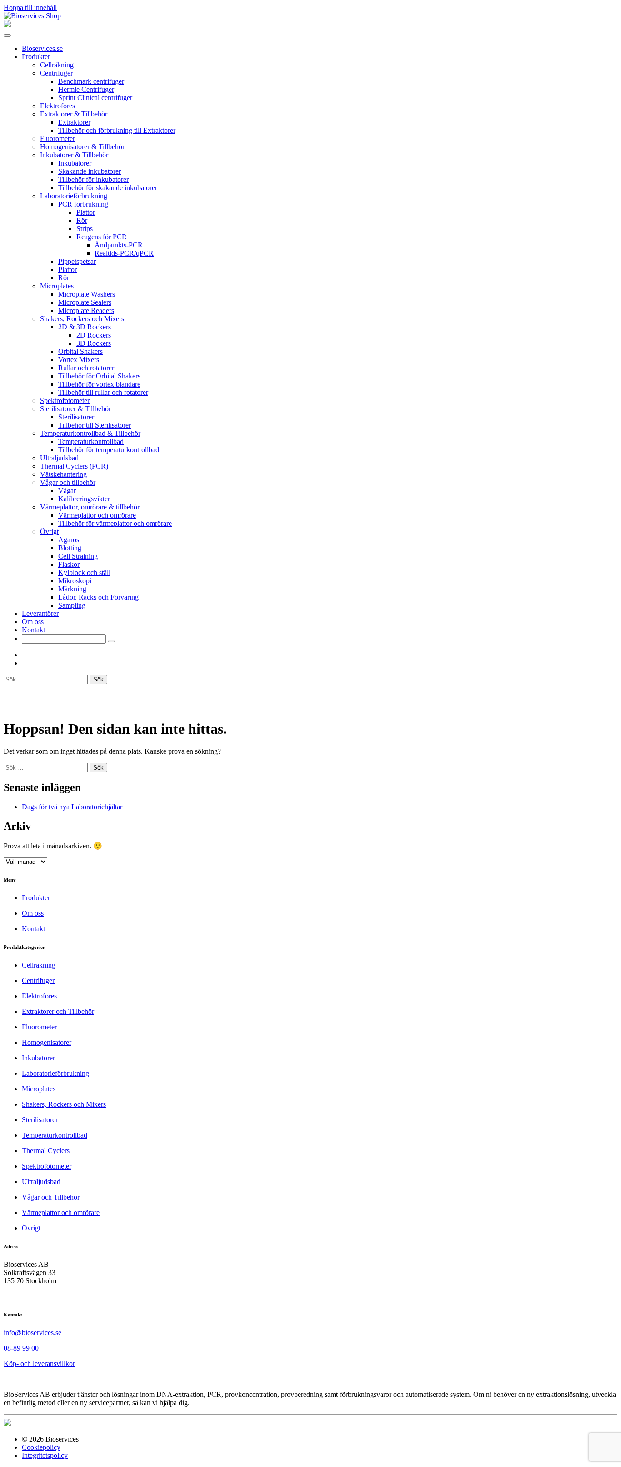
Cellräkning (57, 65)
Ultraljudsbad (59, 458)
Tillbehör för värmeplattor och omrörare (115, 523)
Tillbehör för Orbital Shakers (99, 376)
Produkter (36, 56)
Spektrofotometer (65, 400)
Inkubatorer (74, 163)
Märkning (72, 589)
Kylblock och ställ (84, 572)
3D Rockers (93, 343)
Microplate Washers (86, 294)
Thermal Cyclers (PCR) (74, 466)
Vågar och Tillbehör (51, 1197)
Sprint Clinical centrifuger (95, 97)
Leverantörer (40, 613)
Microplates (57, 286)
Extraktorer (74, 122)
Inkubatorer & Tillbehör (74, 155)
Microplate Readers (86, 310)
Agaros (68, 540)
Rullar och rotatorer (86, 368)
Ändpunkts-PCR (119, 245)
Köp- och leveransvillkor (39, 1363)
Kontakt (33, 630)
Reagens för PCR (101, 237)
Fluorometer (57, 138)
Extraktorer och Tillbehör (58, 1011)
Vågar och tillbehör (67, 482)
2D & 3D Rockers (84, 327)
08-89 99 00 (21, 1348)
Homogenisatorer (46, 1042)
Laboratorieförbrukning (73, 196)
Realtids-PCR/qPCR (124, 253)
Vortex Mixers (78, 359)
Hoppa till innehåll (30, 7)
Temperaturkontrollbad (91, 441)
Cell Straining (78, 556)
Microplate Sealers (84, 302)
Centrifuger (56, 73)
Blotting (69, 548)
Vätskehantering (63, 474)
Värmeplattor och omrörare (97, 515)
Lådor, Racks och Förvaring (98, 597)
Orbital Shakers (80, 351)
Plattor (85, 212)
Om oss (33, 621)
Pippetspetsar (77, 261)
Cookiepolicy (41, 1447)
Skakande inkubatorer (89, 171)
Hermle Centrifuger (86, 89)
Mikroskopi (74, 581)
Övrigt (49, 531)
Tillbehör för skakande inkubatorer (107, 188)
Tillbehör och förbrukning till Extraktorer (116, 130)
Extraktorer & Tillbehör (73, 114)
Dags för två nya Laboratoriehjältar (72, 807)
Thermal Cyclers (46, 1150)
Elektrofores (57, 106)
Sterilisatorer (76, 417)
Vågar (67, 490)
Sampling (71, 605)
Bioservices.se (42, 48)
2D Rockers (93, 335)
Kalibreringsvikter (84, 499)
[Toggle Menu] (7, 35)
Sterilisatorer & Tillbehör (75, 409)
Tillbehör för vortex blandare (99, 384)
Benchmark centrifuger (91, 81)
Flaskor (69, 564)
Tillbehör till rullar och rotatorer (103, 392)
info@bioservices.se (32, 1332)
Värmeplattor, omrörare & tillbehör (90, 507)
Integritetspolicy (45, 1455)
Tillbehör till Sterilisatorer (94, 425)
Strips (84, 228)
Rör (81, 220)
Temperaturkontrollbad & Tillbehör (90, 433)
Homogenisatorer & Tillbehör (82, 147)
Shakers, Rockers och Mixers (82, 319)
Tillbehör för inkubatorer (93, 179)
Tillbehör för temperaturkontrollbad (108, 450)
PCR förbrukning (83, 204)
